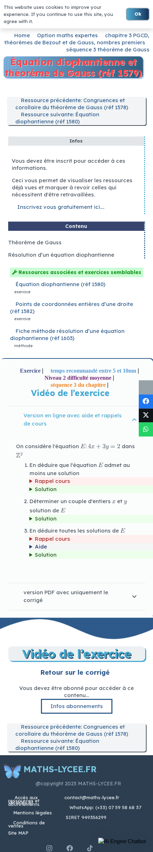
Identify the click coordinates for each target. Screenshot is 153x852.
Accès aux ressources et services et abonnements (23, 801)
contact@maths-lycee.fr (91, 797)
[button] (122, 841)
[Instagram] (49, 848)
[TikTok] (90, 848)
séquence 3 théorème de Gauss (107, 49)
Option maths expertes (67, 35)
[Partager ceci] (146, 401)
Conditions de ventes (26, 824)
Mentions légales (32, 812)
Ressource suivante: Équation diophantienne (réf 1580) (57, 118)
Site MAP (18, 833)
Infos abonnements (77, 706)
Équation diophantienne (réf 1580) (60, 284)
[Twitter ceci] (146, 415)
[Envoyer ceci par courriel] (146, 387)
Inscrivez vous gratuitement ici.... (60, 207)
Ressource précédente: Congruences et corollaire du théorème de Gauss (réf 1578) (71, 104)
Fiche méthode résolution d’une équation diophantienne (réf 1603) (67, 334)
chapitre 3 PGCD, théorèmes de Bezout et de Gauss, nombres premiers (76, 39)
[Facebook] (70, 848)
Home (22, 35)
